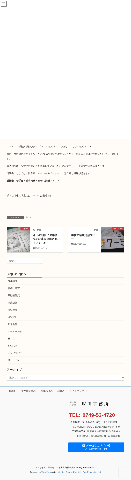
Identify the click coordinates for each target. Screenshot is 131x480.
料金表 (61, 391)
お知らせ (12, 345)
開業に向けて (15, 353)
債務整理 (12, 309)
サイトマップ (77, 391)
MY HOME (14, 360)
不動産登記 (14, 295)
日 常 (29, 217)
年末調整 (12, 324)
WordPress (46, 472)
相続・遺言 (14, 288)
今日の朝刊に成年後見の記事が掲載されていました (45, 239)
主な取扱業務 (28, 391)
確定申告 (12, 317)
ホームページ (15, 331)
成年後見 (12, 281)
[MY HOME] (112, 239)
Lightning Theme (64, 472)
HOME (12, 391)
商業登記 (12, 302)
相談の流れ (47, 391)
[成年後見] (18, 239)
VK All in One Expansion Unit (88, 472)
